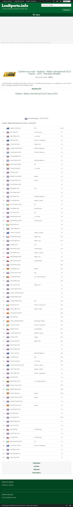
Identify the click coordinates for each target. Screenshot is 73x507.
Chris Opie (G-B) (14, 132)
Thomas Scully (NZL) (15, 232)
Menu (37, 15)
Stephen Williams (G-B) (15, 385)
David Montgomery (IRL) (16, 441)
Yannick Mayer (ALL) (15, 393)
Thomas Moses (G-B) (15, 168)
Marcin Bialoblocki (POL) (16, 220)
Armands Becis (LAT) (15, 309)
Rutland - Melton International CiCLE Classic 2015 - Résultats (35, 42)
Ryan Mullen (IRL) (14, 305)
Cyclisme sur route (14, 42)
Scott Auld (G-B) (14, 377)
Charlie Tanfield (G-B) (15, 453)
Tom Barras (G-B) (14, 357)
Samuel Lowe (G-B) (14, 341)
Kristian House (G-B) (15, 361)
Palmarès (36, 469)
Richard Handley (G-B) (15, 216)
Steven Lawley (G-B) (15, 228)
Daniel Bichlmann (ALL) (15, 405)
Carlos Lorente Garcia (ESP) (16, 321)
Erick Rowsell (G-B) (14, 200)
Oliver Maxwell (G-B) (15, 192)
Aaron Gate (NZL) (14, 140)
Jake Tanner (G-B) (14, 212)
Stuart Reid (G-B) (14, 413)
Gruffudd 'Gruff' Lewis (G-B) (16, 293)
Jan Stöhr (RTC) (14, 437)
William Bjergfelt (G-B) (15, 156)
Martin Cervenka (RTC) (15, 260)
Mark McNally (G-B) (14, 252)
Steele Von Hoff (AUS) (15, 128)
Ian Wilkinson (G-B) (14, 144)
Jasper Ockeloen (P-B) (15, 160)
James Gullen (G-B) (14, 433)
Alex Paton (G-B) (14, 172)
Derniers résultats (31, 1)
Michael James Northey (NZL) (17, 365)
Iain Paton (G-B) (14, 337)
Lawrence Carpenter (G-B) (16, 401)
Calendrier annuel (19, 1)
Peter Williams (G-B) (15, 248)
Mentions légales (8, 485)
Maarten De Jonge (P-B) (16, 176)
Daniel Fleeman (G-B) (15, 264)
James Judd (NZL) (14, 353)
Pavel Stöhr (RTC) (14, 329)
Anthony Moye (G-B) (15, 349)
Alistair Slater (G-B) (14, 373)
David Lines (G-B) (14, 425)
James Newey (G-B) (15, 280)
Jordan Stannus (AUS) (15, 445)
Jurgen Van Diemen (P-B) (16, 148)
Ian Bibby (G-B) (13, 244)
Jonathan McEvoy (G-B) (16, 300)
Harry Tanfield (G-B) (14, 136)
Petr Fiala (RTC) (14, 429)
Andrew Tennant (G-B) (15, 180)
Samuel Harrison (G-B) (15, 272)
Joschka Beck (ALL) (15, 268)
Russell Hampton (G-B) (15, 296)
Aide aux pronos (7, 1)
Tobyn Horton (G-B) (14, 369)
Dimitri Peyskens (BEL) (15, 164)
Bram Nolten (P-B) (14, 196)
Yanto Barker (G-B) (14, 208)
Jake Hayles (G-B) (14, 417)
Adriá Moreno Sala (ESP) (16, 313)
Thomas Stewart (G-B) (15, 333)
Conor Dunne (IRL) (14, 325)
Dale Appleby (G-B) (14, 188)
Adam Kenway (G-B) (15, 345)
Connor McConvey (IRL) (16, 204)
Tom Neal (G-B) (13, 317)
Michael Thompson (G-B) (16, 397)
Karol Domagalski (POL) (15, 256)
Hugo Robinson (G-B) (15, 409)
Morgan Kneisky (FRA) (15, 236)
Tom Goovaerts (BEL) (15, 276)
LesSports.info (8, 6)
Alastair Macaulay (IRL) (15, 389)
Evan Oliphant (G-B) (15, 240)
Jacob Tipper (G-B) (14, 457)
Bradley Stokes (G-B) (15, 421)
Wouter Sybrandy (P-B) (15, 184)
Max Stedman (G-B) (14, 449)
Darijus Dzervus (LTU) (15, 381)
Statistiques (36, 463)
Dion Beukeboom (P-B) (15, 152)
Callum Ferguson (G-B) (15, 288)
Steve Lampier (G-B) (15, 284)
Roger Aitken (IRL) (14, 224)
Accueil (6, 42)
